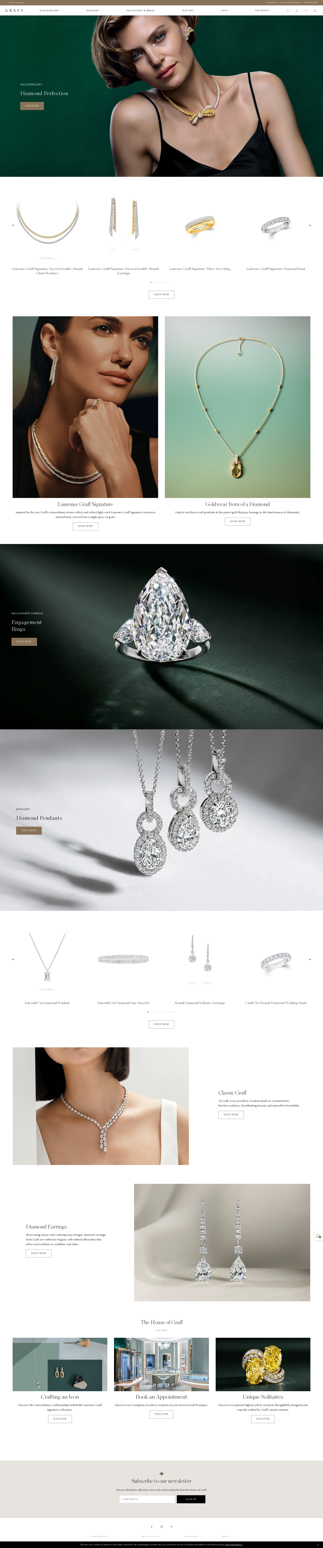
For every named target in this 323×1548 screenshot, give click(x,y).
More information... (234, 1545)
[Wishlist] (306, 11)
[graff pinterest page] (171, 1527)
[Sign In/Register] (297, 11)
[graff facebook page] (151, 1527)
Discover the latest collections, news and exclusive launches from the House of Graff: (161, 1490)
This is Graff (191, 1537)
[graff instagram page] (161, 1527)
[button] (150, 282)
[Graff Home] (14, 11)
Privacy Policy (150, 1537)
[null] (47, 225)
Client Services (99, 1537)
